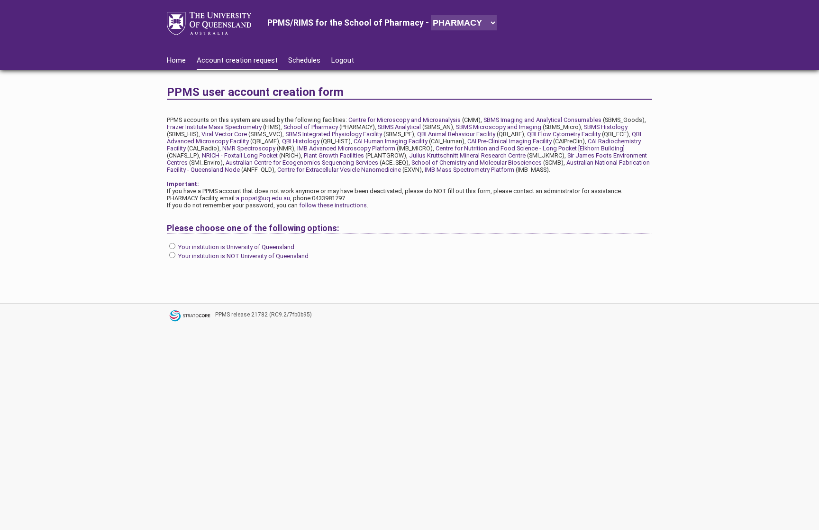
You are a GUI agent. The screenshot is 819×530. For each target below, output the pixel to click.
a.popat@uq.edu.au (263, 198)
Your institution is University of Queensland (236, 247)
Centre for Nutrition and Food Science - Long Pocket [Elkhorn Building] (530, 148)
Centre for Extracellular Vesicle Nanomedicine (339, 169)
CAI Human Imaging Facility (391, 141)
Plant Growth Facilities (334, 155)
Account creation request (237, 60)
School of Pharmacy (310, 126)
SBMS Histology (606, 126)
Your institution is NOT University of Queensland (243, 256)
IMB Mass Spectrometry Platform (469, 169)
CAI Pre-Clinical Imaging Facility (509, 141)
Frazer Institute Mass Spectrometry (214, 126)
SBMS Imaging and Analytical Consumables (542, 119)
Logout (342, 60)
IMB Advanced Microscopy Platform (346, 148)
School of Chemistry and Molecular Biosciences (476, 162)
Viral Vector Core (224, 134)
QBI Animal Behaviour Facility (456, 134)
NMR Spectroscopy (248, 148)
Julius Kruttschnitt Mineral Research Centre (467, 155)
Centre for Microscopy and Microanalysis (404, 119)
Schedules (304, 60)
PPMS (222, 314)
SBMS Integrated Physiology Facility (333, 134)
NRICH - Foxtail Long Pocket (240, 155)
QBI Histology (300, 141)
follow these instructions (333, 205)
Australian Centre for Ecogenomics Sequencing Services (302, 162)
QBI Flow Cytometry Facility (564, 134)
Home (176, 60)
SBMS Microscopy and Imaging (498, 126)
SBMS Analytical (399, 126)
